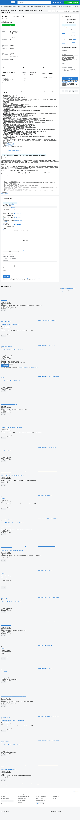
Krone (11, 29)
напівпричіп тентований (12, 37)
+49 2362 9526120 (18, 220)
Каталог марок (21, 802)
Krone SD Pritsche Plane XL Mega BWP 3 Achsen (12, 744)
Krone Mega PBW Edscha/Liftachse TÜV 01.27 (12, 349)
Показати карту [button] (25, 240)
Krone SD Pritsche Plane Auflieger (9, 404)
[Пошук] (19, 2)
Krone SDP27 (4, 671)
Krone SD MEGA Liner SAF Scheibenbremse (11, 427)
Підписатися (5, 365)
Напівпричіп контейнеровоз (47, 782)
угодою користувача (36, 278)
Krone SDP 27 (4, 300)
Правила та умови (22, 794)
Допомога (3, 796)
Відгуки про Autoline (22, 800)
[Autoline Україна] (5, 2)
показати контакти (10, 143)
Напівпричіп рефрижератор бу (35, 782)
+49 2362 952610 (17, 217)
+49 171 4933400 (17, 218)
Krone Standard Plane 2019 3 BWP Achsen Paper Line (13, 696)
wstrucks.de (5, 221)
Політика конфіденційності (23, 796)
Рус (4, 803)
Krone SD (3, 498)
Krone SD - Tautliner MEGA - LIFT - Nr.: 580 (11, 601)
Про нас (2, 794)
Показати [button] (12, 213)
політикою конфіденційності (24, 278)
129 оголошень (11, 204)
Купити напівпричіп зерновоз (23, 782)
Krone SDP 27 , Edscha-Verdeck (8, 769)
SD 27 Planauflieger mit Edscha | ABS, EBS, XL (14, 32)
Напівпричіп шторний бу (20, 783)
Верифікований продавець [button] (69, 24)
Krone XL (3, 648)
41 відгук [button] (72, 26)
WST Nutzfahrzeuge (7, 201)
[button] (50, 11)
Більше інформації (65, 45)
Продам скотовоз (40, 783)
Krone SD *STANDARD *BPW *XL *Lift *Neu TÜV (12, 475)
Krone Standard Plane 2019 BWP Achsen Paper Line (13, 720)
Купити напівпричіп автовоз (31, 783)
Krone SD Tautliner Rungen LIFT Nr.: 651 (10, 380)
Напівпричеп (3, 782)
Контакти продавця (5, 798)
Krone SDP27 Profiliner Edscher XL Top (10, 324)
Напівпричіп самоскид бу (11, 782)
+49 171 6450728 (17, 213)
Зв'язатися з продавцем (9, 25)
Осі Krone (62, 291)
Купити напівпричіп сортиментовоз (8, 783)
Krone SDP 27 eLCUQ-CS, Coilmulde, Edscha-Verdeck (14, 522)
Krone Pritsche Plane (6, 450)
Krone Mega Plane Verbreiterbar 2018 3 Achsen (12, 550)
